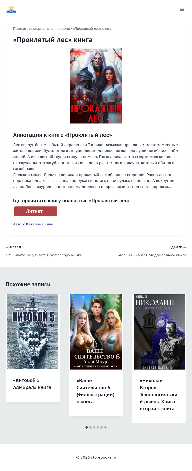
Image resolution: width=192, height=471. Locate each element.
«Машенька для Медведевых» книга (152, 251)
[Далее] (178, 358)
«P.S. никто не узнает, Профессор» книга (44, 251)
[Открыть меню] (182, 9)
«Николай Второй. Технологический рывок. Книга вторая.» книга (158, 395)
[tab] (86, 427)
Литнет (34, 211)
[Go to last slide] (14, 358)
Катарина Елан (39, 224)
